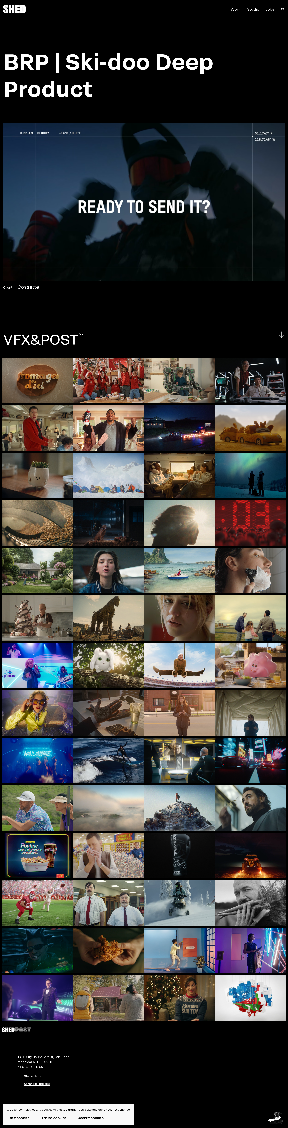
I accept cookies (90, 1118)
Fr (283, 9)
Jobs (270, 9)
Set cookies (20, 1118)
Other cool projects (37, 1083)
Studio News (32, 1076)
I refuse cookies (53, 1118)
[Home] (14, 9)
